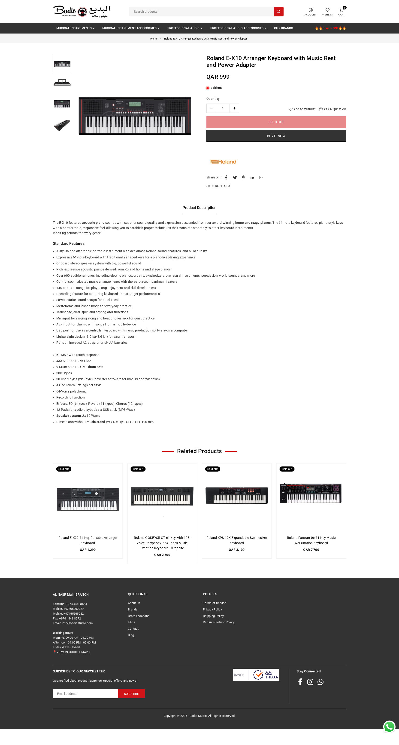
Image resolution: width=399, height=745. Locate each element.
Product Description (199, 207)
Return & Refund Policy (218, 622)
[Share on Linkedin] (252, 177)
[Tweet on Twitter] (234, 177)
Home (153, 38)
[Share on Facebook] (226, 177)
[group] (135, 116)
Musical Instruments (74, 28)
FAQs (131, 622)
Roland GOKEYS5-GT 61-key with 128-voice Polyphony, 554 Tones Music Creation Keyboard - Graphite (162, 543)
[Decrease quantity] (211, 108)
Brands (133, 609)
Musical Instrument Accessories (129, 28)
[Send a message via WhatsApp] (389, 727)
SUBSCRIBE (131, 694)
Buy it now (276, 136)
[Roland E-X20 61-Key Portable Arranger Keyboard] (87, 498)
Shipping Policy (213, 616)
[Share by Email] (261, 177)
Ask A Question (334, 109)
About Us (134, 603)
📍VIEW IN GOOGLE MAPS (71, 652)
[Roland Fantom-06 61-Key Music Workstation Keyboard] (311, 498)
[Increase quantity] (234, 108)
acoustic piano (93, 222)
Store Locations (138, 616)
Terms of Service (214, 603)
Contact (133, 628)
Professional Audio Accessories (236, 28)
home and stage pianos (253, 222)
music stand (96, 422)
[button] (189, 117)
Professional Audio (183, 28)
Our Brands (283, 28)
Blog (131, 635)
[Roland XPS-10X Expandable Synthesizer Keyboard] (236, 498)
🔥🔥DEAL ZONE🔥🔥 (330, 28)
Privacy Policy (212, 609)
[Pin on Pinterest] (243, 177)
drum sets (95, 367)
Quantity (213, 99)
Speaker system (68, 415)
